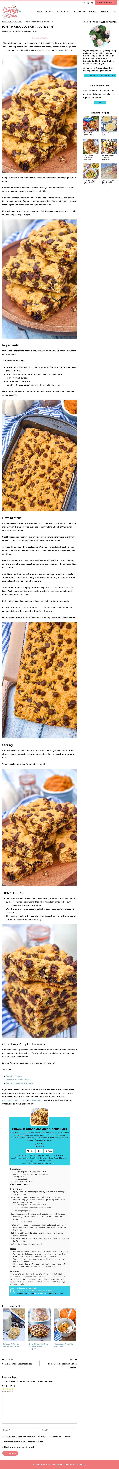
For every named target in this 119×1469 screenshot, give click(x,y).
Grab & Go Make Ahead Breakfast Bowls (90, 182)
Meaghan (7, 31)
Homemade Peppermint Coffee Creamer (62, 1363)
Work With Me (79, 12)
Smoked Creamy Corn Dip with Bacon (108, 182)
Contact (93, 12)
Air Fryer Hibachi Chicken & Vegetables (108, 157)
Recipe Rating (8, 1386)
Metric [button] (26, 1184)
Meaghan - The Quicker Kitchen (42, 1163)
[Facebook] (84, 3)
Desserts (18, 22)
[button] (36, 1144)
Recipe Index (7, 22)
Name (6, 1430)
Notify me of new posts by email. (19, 1447)
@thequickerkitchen (25, 1293)
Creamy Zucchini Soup (108, 134)
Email (45, 1430)
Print (31, 1151)
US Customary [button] (16, 1184)
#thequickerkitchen (54, 1293)
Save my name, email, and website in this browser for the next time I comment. (37, 1437)
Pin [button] (40, 1151)
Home (39, 12)
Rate (50, 1151)
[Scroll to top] (114, 1461)
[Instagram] (88, 3)
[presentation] (91, 123)
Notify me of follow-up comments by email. (24, 1442)
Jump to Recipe (40, 38)
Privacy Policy (79, 1464)
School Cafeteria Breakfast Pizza (17, 1362)
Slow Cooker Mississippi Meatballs (88, 157)
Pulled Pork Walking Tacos (89, 134)
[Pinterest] (92, 3)
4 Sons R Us (106, 12)
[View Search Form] (115, 11)
